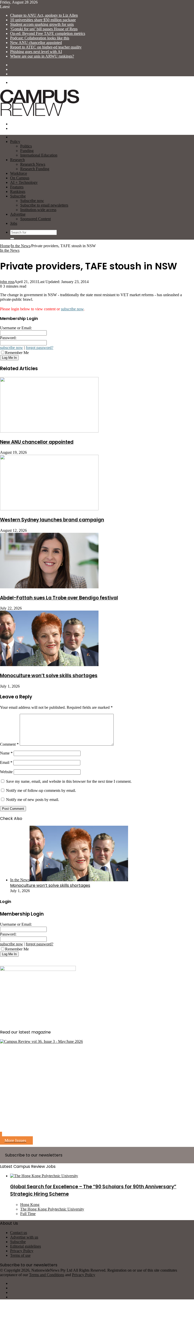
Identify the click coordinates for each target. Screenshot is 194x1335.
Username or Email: (16, 328)
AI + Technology (24, 182)
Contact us (18, 1232)
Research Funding (34, 169)
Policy (15, 141)
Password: (8, 338)
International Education (38, 155)
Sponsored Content (35, 219)
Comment (9, 744)
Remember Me (17, 352)
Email (6, 762)
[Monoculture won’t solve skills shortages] (49, 665)
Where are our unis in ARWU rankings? (42, 56)
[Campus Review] (40, 115)
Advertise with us (24, 1237)
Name (6, 753)
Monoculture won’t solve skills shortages (49, 675)
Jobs (13, 223)
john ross (7, 282)
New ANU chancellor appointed (36, 42)
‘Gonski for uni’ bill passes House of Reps (44, 29)
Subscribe (18, 196)
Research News (32, 164)
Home (5, 246)
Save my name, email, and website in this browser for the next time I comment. (69, 781)
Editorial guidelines (25, 1246)
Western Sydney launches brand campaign (52, 519)
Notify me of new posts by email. (32, 799)
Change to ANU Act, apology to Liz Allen (44, 15)
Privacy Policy (21, 1251)
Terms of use (20, 1255)
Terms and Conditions (46, 1275)
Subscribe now (32, 200)
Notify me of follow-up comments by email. (41, 790)
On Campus (19, 178)
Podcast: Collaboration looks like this (39, 38)
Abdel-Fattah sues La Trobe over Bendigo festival (59, 597)
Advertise (18, 214)
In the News (20, 246)
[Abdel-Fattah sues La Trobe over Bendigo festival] (49, 587)
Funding (27, 150)
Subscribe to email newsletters (44, 205)
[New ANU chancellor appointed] (49, 431)
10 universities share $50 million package (43, 20)
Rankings (17, 191)
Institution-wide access (38, 210)
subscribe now (72, 309)
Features (16, 187)
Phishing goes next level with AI (36, 51)
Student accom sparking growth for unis (42, 24)
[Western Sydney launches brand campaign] (49, 509)
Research (17, 160)
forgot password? (39, 347)
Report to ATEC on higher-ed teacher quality (46, 47)
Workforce (18, 173)
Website (6, 772)
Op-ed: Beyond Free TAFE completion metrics (47, 33)
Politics (26, 146)
